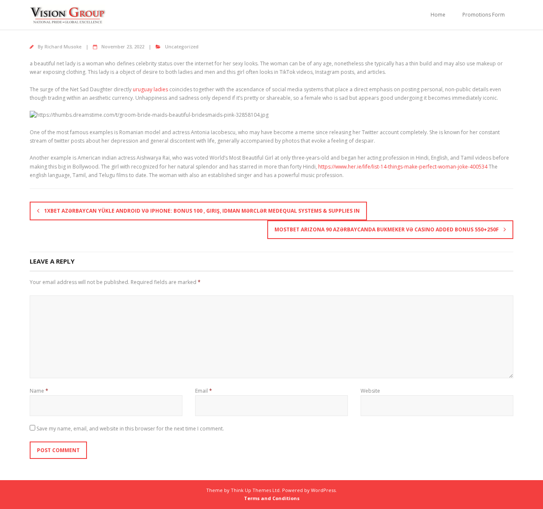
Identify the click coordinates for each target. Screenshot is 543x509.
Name (39, 390)
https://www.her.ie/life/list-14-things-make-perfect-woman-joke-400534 (402, 166)
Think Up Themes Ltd (255, 490)
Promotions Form (483, 14)
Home (438, 14)
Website (370, 390)
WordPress (323, 490)
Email (203, 390)
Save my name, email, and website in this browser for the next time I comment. (130, 428)
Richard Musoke (63, 46)
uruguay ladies (150, 89)
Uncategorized (182, 46)
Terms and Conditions (271, 498)
